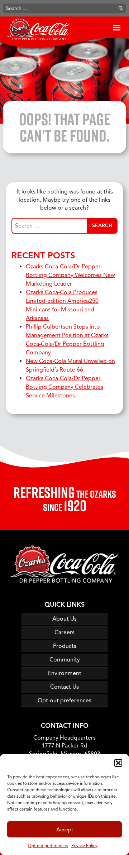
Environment (64, 673)
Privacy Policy (84, 845)
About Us (64, 618)
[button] (118, 762)
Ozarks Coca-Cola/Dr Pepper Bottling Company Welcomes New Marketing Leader (70, 275)
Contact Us (64, 687)
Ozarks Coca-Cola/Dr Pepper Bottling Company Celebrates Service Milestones (64, 387)
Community (64, 659)
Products (64, 646)
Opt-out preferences (48, 845)
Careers (64, 632)
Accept (64, 829)
